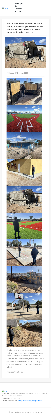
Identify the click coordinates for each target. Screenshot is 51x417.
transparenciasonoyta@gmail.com (30, 400)
